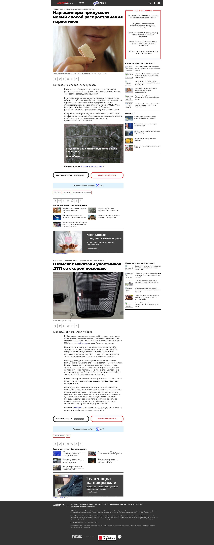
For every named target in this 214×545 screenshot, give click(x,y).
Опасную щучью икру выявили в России (145, 139)
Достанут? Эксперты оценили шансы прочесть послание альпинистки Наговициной (148, 267)
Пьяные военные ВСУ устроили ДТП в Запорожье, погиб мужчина (110, 453)
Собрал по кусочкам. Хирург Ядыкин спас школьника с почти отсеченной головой (148, 275)
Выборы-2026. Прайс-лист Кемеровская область (126, 504)
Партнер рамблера (90, 536)
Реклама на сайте (86, 504)
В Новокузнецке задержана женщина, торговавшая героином (74, 216)
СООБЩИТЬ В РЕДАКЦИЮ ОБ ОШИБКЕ (83, 506)
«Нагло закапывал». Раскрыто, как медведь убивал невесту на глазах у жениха (147, 68)
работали (82, 343)
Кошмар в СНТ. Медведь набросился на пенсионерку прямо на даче (143, 17)
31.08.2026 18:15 (58, 260)
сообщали (78, 408)
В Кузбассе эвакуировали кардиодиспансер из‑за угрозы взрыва (143, 26)
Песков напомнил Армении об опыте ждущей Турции (147, 132)
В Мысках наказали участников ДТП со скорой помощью (143, 52)
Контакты (74, 504)
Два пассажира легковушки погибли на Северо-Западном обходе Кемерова (73, 468)
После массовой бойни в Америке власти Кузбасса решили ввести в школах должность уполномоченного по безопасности (70, 226)
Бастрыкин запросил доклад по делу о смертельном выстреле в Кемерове (143, 34)
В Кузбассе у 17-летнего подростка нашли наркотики (91, 150)
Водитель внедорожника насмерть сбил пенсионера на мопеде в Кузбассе (73, 460)
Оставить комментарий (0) (107, 418)
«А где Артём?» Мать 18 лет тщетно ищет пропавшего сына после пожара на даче (147, 105)
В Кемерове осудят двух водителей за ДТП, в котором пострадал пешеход (108, 460)
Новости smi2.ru (60, 254)
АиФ (105, 74)
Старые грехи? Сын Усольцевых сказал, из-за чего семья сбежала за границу (147, 290)
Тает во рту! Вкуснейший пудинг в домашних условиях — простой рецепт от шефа (147, 297)
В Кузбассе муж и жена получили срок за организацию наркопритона (74, 210)
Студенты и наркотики (91, 166)
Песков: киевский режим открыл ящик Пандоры (145, 124)
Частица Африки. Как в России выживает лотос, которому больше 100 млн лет (147, 83)
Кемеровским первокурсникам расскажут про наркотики (108, 216)
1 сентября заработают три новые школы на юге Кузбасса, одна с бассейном (143, 43)
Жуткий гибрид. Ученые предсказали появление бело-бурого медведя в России (148, 97)
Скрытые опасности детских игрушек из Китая (147, 146)
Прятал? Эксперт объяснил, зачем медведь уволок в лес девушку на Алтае (147, 304)
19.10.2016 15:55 (58, 9)
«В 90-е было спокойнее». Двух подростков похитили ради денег (146, 281)
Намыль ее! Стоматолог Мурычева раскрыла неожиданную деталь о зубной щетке (147, 75)
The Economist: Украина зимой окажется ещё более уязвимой (145, 117)
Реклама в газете (101, 504)
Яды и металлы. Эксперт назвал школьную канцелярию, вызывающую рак (146, 90)
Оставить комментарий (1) (107, 175)
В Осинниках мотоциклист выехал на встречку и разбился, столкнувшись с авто (74, 453)
